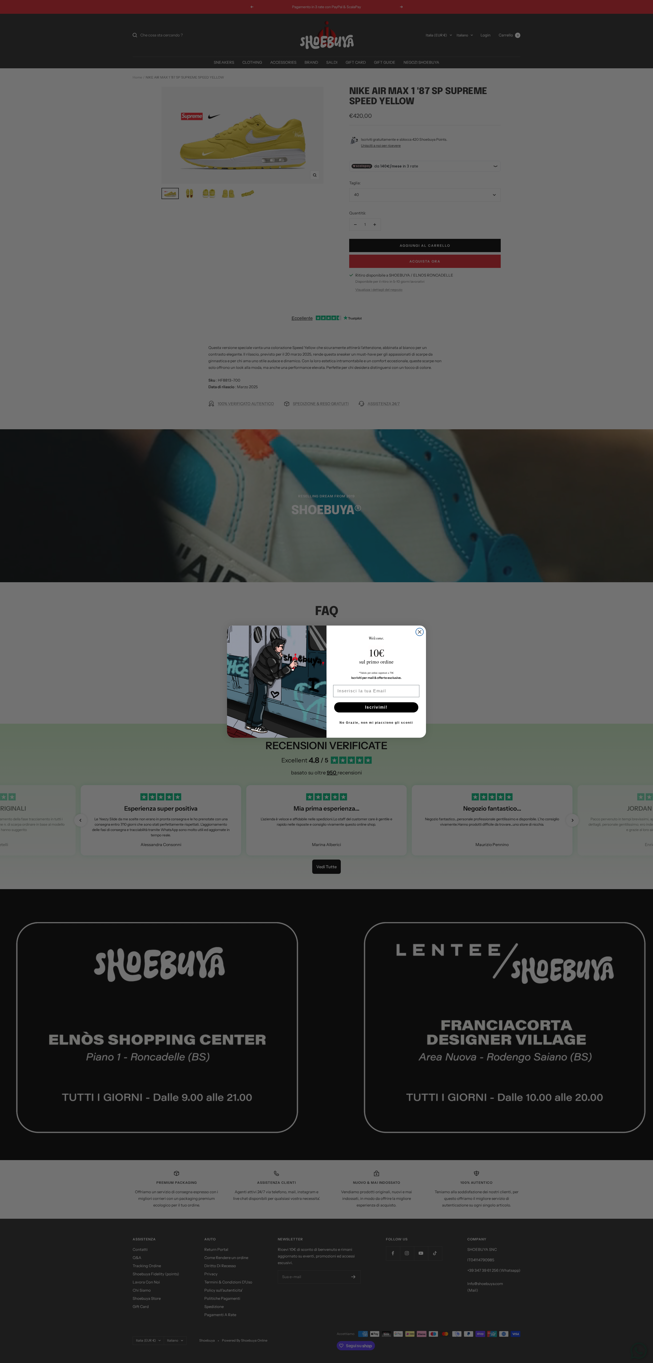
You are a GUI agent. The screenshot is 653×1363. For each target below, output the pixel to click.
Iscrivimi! (376, 707)
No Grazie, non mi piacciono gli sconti (376, 722)
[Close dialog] (419, 632)
